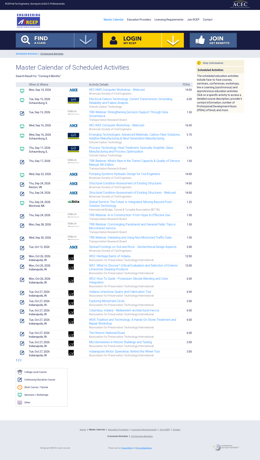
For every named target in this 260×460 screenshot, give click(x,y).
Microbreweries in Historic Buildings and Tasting (120, 342)
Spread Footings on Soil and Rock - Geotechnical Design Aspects (132, 247)
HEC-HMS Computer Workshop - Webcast (117, 90)
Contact (207, 19)
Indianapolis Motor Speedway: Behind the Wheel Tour (124, 351)
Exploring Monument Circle (106, 301)
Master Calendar (114, 19)
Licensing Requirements (169, 19)
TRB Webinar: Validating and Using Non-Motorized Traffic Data (130, 237)
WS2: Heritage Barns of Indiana (109, 256)
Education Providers (139, 19)
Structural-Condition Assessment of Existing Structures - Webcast (132, 192)
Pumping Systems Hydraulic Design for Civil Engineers (124, 174)
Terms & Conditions (144, 448)
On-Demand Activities (51, 54)
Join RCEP (193, 19)
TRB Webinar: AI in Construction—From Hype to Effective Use (129, 215)
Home (83, 429)
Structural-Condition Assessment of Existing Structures (125, 183)
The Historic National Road (107, 333)
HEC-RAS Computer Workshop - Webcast (116, 125)
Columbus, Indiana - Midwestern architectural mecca (124, 310)
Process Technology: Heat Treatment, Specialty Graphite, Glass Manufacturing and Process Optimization (131, 149)
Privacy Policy (126, 448)
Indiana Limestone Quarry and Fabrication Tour (120, 292)
